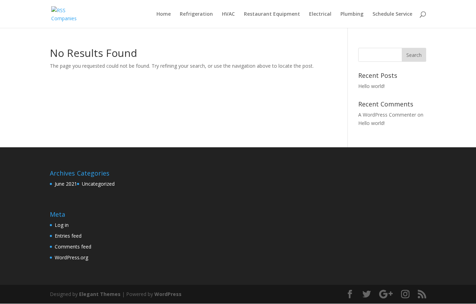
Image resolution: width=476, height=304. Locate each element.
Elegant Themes (100, 294)
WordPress (168, 294)
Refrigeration (196, 14)
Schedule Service (392, 14)
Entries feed (68, 235)
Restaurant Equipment (272, 14)
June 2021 (66, 183)
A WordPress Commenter (387, 114)
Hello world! (371, 86)
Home (163, 14)
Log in (62, 225)
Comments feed (73, 246)
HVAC (228, 14)
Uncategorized (98, 183)
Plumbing (351, 14)
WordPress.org (71, 257)
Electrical (320, 14)
